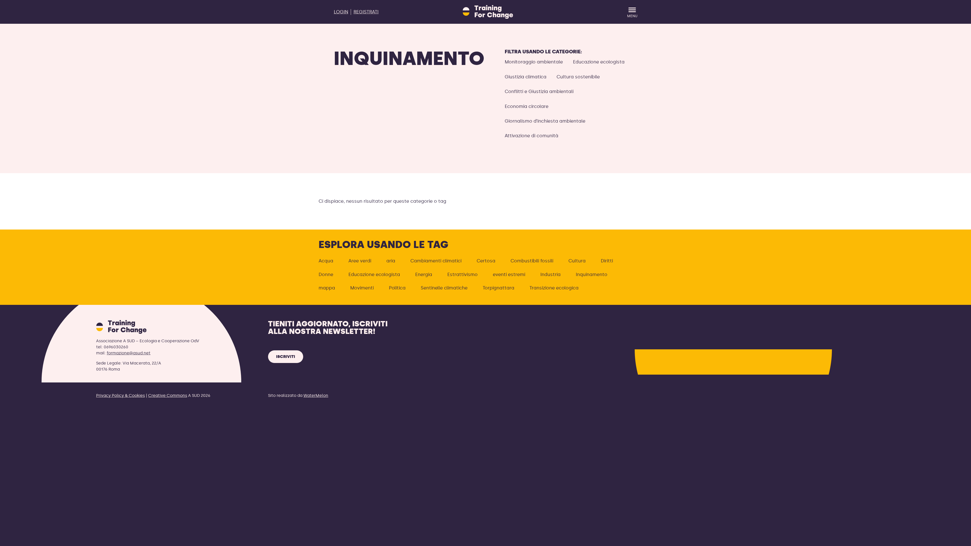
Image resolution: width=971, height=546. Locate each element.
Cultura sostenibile (578, 77)
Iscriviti (285, 356)
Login (341, 12)
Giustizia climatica (525, 77)
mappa (327, 288)
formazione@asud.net (128, 353)
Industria (550, 274)
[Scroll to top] (959, 539)
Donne (326, 274)
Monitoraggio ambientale (534, 62)
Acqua (326, 261)
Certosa (486, 261)
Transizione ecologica (554, 288)
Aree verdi (359, 261)
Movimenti (362, 288)
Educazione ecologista (599, 62)
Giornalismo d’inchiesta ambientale (545, 121)
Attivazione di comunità (531, 136)
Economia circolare (526, 106)
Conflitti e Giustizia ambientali (539, 91)
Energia (423, 274)
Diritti (607, 261)
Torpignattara (498, 288)
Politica (397, 288)
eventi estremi (509, 274)
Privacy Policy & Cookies (120, 395)
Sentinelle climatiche (444, 288)
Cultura (577, 261)
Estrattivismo (462, 274)
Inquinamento (591, 274)
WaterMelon (315, 395)
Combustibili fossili (532, 261)
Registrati (366, 12)
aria (390, 261)
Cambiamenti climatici (435, 261)
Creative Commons (167, 395)
